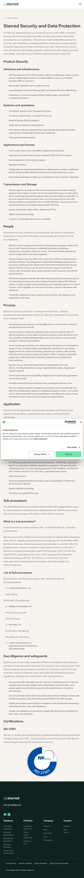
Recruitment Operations (8, 839)
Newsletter (48, 833)
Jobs (45, 837)
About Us (47, 826)
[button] (79, 4)
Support (67, 826)
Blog (45, 830)
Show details (72, 447)
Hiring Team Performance (9, 852)
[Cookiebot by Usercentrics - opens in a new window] (66, 422)
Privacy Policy (11, 863)
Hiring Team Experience (28, 835)
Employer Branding (7, 845)
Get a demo (66, 831)
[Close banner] (80, 422)
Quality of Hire (27, 842)
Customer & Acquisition (9, 833)
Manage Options (40, 454)
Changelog (48, 840)
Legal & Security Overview (58, 863)
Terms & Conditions (25, 863)
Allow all (68, 454)
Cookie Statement (40, 439)
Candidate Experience (8, 827)
